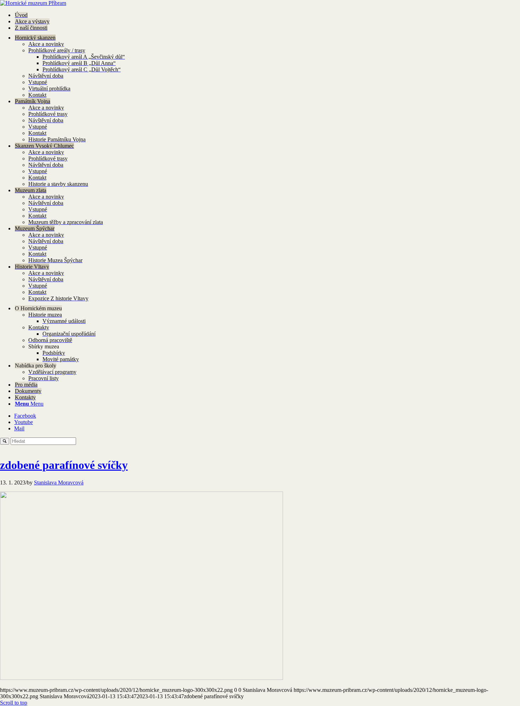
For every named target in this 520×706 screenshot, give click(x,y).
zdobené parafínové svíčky (64, 465)
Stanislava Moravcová (58, 483)
